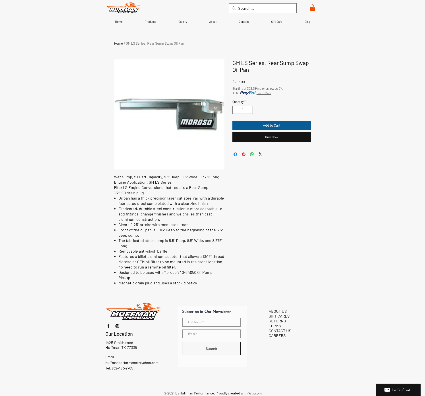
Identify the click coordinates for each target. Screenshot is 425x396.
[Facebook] (108, 326)
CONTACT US (280, 330)
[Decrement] (236, 110)
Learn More (264, 93)
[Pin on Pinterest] (243, 154)
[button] (312, 7)
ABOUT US (278, 311)
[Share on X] (260, 154)
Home (118, 43)
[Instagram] (117, 326)
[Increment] (249, 110)
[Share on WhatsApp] (252, 154)
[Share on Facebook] (235, 154)
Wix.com (255, 393)
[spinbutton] (243, 110)
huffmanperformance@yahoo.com (131, 362)
